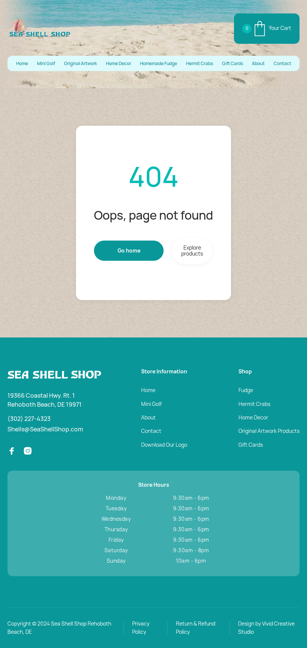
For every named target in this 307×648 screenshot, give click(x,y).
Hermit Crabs (199, 63)
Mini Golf (46, 63)
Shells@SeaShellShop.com (45, 429)
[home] (39, 28)
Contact (282, 63)
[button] (267, 28)
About (258, 63)
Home (22, 63)
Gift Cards (232, 63)
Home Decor (118, 63)
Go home (129, 250)
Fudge (245, 390)
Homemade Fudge (158, 63)
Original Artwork (80, 63)
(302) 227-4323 (29, 419)
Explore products (192, 250)
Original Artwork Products (269, 430)
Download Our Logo (164, 444)
